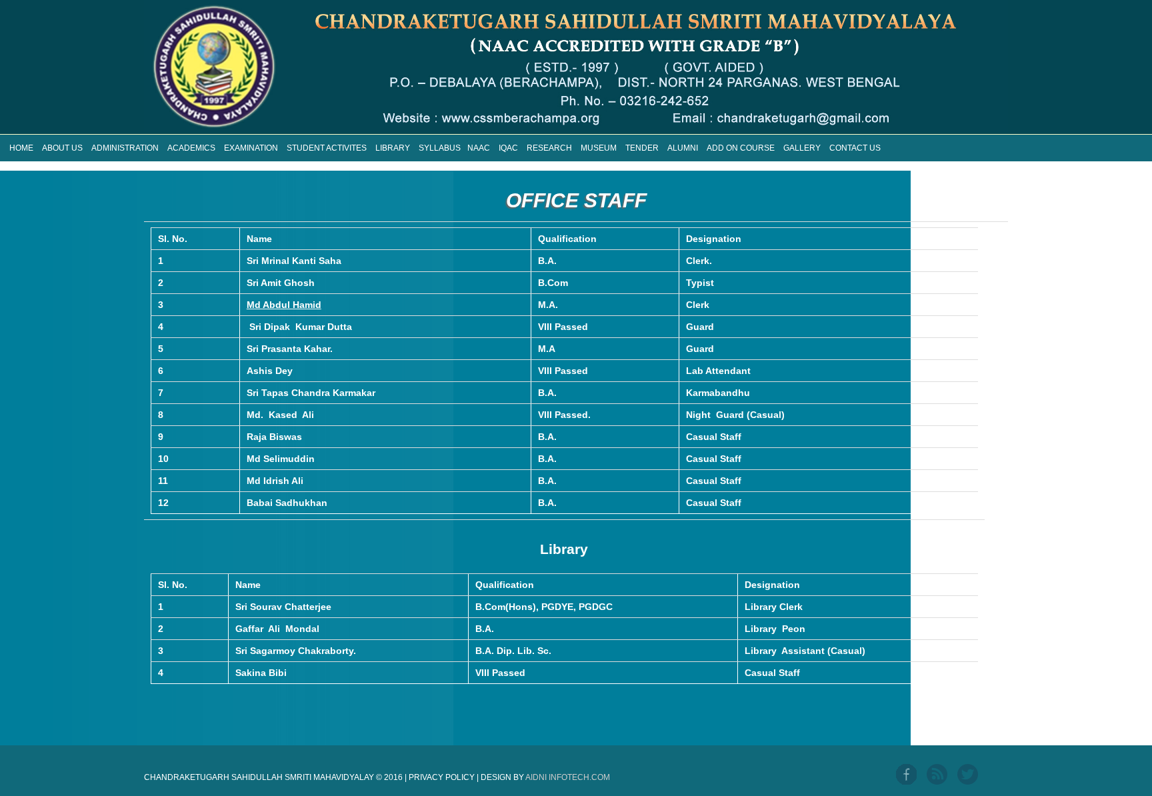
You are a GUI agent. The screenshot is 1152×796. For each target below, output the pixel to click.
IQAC (508, 148)
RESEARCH (549, 148)
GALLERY (802, 148)
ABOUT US (62, 148)
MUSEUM (599, 148)
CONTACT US (855, 148)
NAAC (478, 148)
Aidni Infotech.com (567, 777)
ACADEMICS (191, 148)
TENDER (642, 148)
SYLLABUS (440, 148)
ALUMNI (682, 148)
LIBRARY (392, 148)
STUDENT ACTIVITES (327, 148)
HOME (21, 148)
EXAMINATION (251, 148)
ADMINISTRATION (125, 148)
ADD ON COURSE (741, 148)
